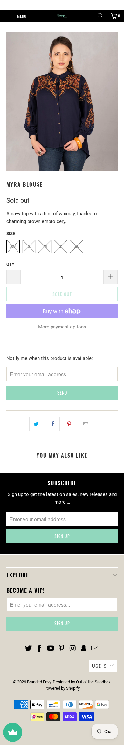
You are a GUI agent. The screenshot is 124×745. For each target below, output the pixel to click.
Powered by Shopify (62, 688)
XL (76, 246)
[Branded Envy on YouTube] (50, 649)
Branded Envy (39, 681)
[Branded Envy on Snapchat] (84, 649)
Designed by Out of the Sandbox (81, 681)
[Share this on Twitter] (36, 424)
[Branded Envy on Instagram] (73, 649)
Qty (10, 264)
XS (13, 246)
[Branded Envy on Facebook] (40, 649)
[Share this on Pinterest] (69, 424)
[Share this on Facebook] (52, 424)
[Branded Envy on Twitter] (28, 649)
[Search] (100, 16)
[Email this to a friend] (86, 424)
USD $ (99, 666)
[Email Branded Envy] (95, 649)
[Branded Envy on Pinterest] (61, 649)
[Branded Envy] (62, 16)
